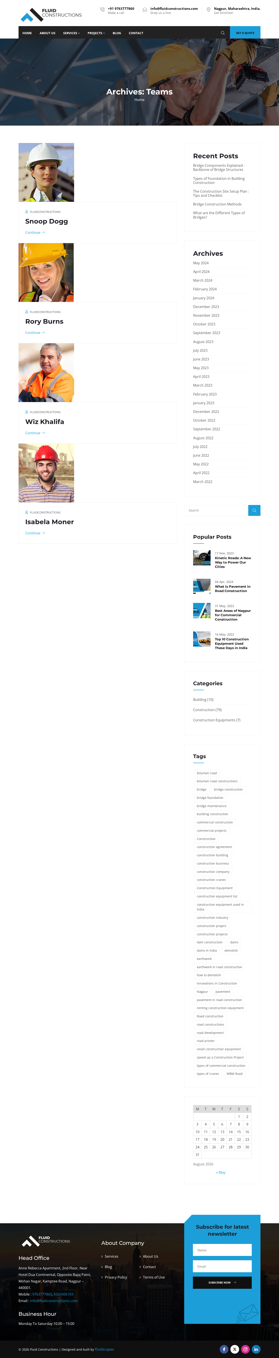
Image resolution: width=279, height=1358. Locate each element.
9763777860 (42, 1294)
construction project (211, 926)
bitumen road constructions (217, 781)
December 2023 (206, 306)
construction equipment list (217, 896)
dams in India (207, 950)
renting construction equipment (220, 1008)
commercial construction (215, 822)
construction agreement (214, 847)
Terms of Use (154, 1277)
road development (210, 1033)
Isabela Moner (49, 522)
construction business (213, 863)
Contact (136, 33)
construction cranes (211, 880)
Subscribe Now (220, 1282)
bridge (201, 789)
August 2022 (203, 438)
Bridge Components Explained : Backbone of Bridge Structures (219, 167)
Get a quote (245, 33)
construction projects (212, 934)
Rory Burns (44, 321)
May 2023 (201, 367)
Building (199, 699)
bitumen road (207, 773)
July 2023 (200, 350)
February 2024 (205, 289)
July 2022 (200, 446)
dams (234, 942)
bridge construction (228, 789)
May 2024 (201, 263)
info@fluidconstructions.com (54, 1300)
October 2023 (204, 324)
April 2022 (201, 472)
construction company (213, 872)
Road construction (210, 1016)
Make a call (121, 11)
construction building (212, 855)
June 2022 (201, 455)
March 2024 (202, 280)
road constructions (210, 1024)
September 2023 (206, 332)
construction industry (212, 917)
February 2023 (205, 394)
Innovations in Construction (217, 983)
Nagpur (202, 991)
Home (27, 33)
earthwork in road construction (219, 967)
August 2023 (203, 341)
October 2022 (204, 420)
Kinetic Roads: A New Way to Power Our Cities (233, 562)
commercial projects (211, 830)
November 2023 (206, 315)
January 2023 (203, 403)
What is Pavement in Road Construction (232, 588)
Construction (204, 709)
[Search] (223, 33)
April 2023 (201, 376)
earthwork (204, 959)
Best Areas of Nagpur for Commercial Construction (233, 615)
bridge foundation (210, 798)
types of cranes (208, 1074)
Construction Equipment (215, 888)
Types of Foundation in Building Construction (219, 180)
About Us (47, 33)
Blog (117, 33)
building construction (212, 814)
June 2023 (201, 359)
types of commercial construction (221, 1066)
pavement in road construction (219, 1000)
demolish (231, 950)
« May (220, 1172)
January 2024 (203, 298)
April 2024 (201, 271)
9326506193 (63, 1294)
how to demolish (209, 975)
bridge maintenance (211, 806)
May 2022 (201, 464)
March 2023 (202, 385)
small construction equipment (219, 1049)
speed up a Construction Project (220, 1057)
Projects (95, 33)
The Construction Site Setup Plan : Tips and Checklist (221, 193)
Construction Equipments (214, 720)
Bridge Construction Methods (217, 204)
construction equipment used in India (220, 907)
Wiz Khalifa (44, 422)
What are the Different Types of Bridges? (219, 214)
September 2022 (206, 429)
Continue (33, 232)
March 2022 (202, 481)
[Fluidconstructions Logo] (51, 14)
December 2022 (206, 411)
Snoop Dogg (46, 221)
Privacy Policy (116, 1277)
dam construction (210, 942)
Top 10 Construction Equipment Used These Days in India (232, 643)
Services (70, 33)
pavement (223, 991)
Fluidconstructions (45, 212)
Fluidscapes (104, 1349)
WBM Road (235, 1074)
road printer (206, 1041)
